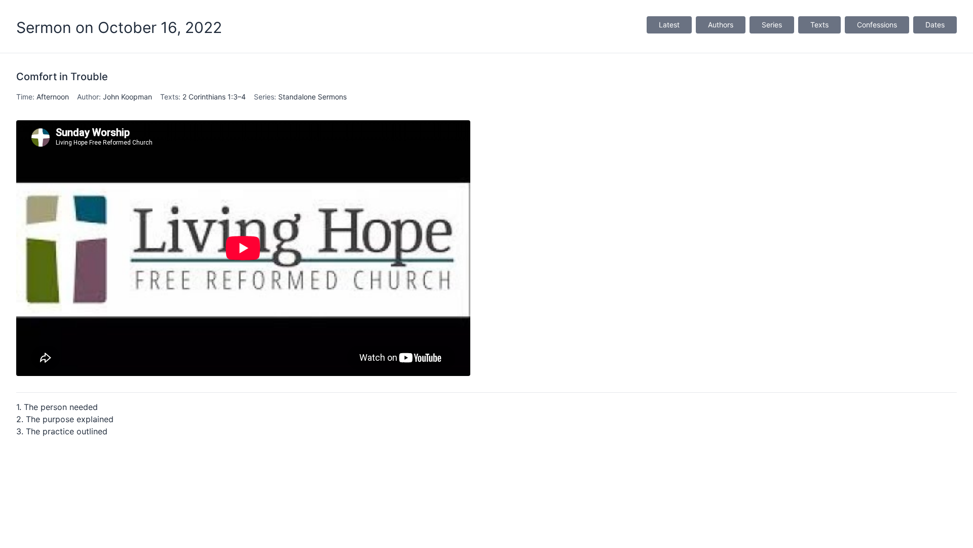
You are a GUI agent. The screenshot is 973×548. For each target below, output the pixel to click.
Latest (669, 24)
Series (772, 24)
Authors (720, 24)
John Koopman (127, 96)
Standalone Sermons (312, 96)
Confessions (877, 24)
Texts (819, 24)
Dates (935, 24)
